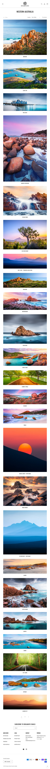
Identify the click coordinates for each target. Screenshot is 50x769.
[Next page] (28, 716)
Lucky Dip (25, 90)
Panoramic (5, 741)
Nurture (25, 56)
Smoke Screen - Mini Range (25, 473)
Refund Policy (17, 735)
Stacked (25, 406)
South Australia (6, 744)
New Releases (5, 735)
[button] (2, 4)
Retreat (25, 692)
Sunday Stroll (25, 386)
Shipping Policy (17, 744)
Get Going (25, 672)
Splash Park (25, 217)
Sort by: (29, 17)
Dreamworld (25, 311)
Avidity (25, 631)
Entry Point (25, 367)
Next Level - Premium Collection (25, 270)
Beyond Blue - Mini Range (24, 556)
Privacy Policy (17, 738)
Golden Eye (25, 711)
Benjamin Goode (8, 766)
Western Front (25, 251)
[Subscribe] (35, 728)
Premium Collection (7, 738)
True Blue (25, 112)
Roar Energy (25, 507)
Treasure (25, 289)
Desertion (25, 345)
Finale (25, 425)
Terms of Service (17, 741)
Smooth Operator (25, 183)
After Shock (25, 609)
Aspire (25, 575)
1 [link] (21, 716)
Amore (25, 650)
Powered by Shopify (14, 766)
